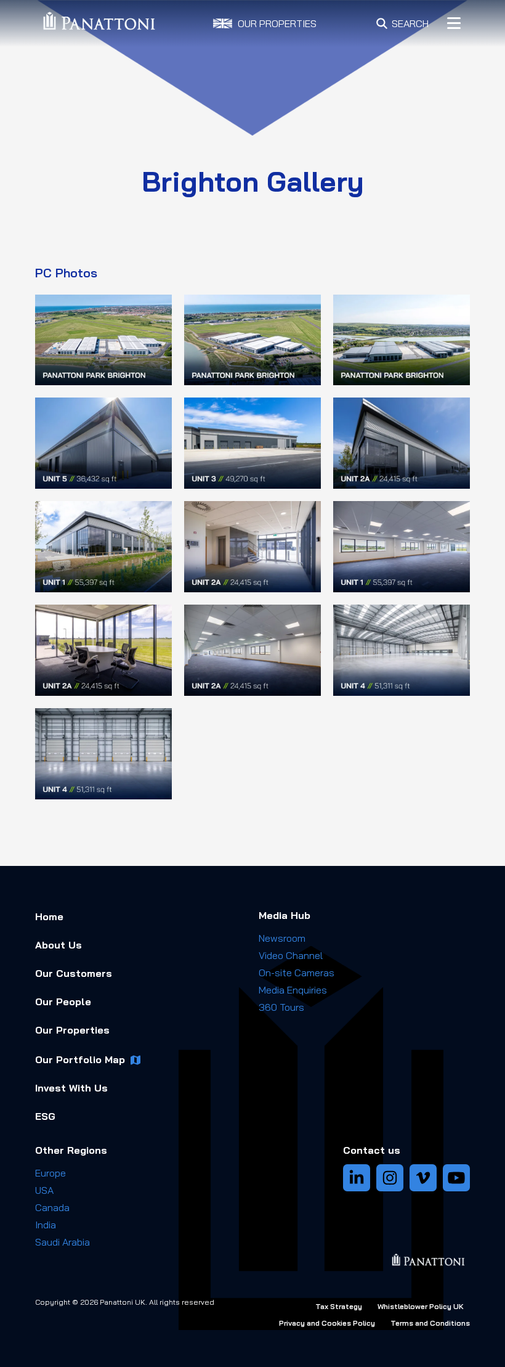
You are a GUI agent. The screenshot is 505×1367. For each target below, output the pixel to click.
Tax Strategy (338, 1306)
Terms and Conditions (430, 1323)
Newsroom (282, 938)
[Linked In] (356, 1177)
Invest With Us (71, 1088)
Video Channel (291, 955)
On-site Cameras (296, 972)
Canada (52, 1207)
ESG (45, 1116)
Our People (63, 1001)
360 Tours (281, 1007)
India (45, 1224)
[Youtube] (456, 1177)
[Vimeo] (423, 1177)
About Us (58, 945)
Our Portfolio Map (80, 1059)
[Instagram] (389, 1177)
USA (44, 1190)
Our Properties (72, 1030)
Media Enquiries (293, 990)
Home (49, 916)
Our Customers (73, 973)
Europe (50, 1173)
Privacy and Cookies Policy (327, 1323)
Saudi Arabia (62, 1242)
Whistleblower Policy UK (421, 1306)
